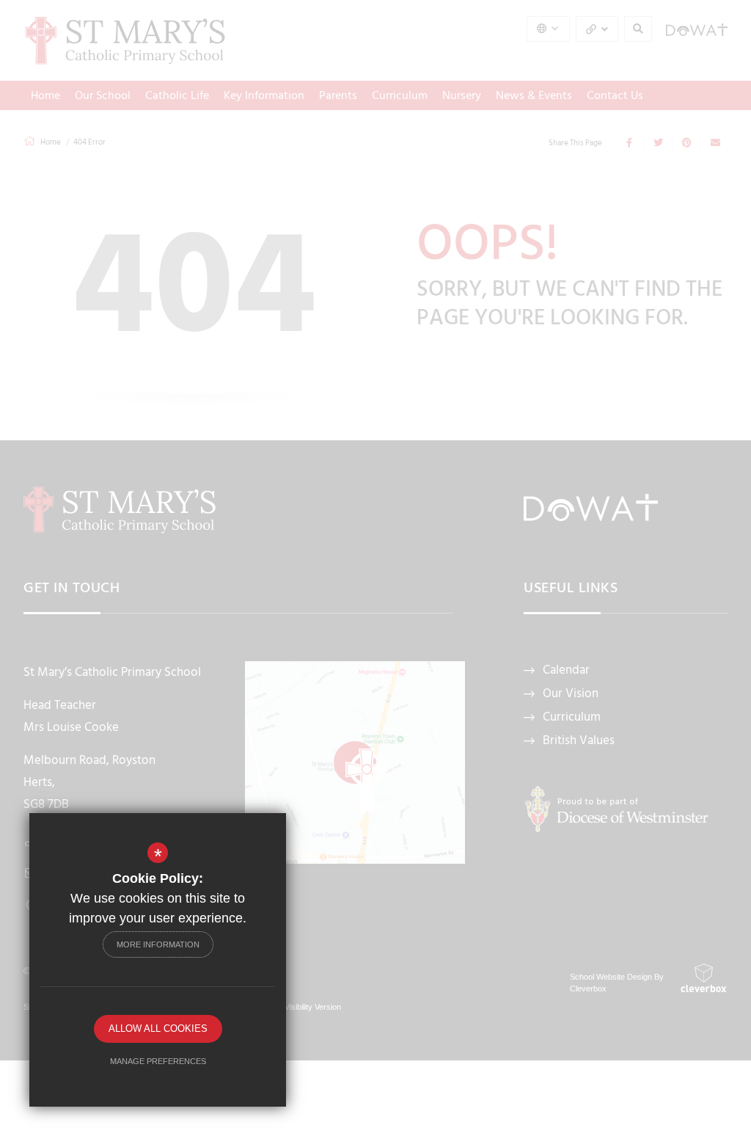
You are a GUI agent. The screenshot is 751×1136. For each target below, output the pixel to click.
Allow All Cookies (158, 1028)
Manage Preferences (158, 1061)
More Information (158, 944)
